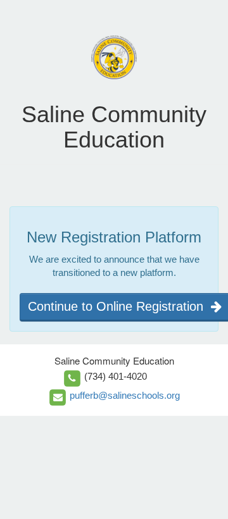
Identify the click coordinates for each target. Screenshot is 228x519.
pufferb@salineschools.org (125, 395)
